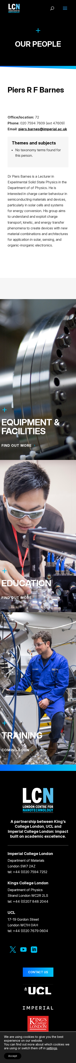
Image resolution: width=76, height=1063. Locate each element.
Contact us (38, 972)
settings (51, 1048)
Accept (12, 1056)
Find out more (16, 445)
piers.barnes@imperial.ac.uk (42, 129)
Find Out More (16, 598)
